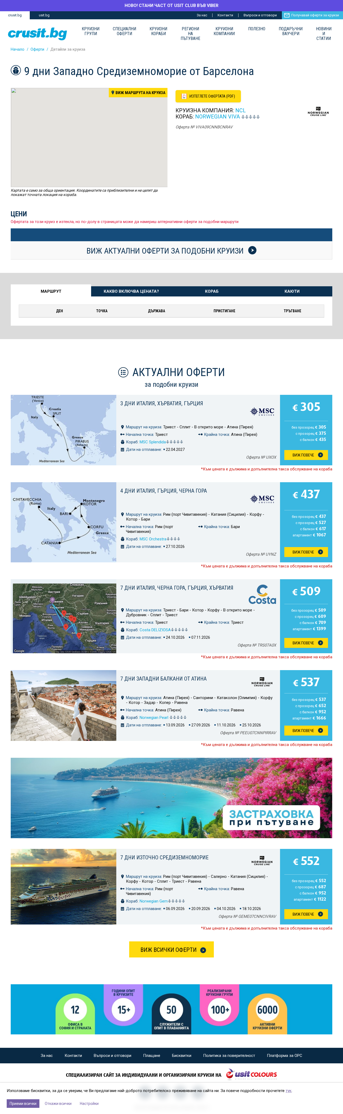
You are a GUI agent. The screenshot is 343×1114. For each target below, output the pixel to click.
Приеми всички (23, 1103)
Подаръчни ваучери (291, 31)
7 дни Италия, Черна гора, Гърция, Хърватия (176, 588)
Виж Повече (303, 455)
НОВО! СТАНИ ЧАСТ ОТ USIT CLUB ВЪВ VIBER (171, 5)
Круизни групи (90, 31)
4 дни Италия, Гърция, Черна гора (163, 491)
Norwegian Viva (217, 116)
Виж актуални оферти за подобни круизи (166, 250)
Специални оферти (124, 31)
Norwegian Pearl (154, 717)
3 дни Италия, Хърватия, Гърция (161, 403)
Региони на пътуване (190, 34)
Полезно (256, 29)
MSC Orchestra (153, 539)
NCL (240, 110)
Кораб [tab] (212, 291)
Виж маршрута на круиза (140, 92)
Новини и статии (323, 34)
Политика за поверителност (229, 1055)
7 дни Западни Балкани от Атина (163, 678)
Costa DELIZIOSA (155, 629)
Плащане (151, 1055)
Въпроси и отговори (260, 15)
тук (289, 1090)
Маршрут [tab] (51, 291)
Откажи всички (58, 1103)
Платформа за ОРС (284, 1055)
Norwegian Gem (154, 901)
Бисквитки (181, 1055)
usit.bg (44, 15)
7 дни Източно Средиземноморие (164, 857)
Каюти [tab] (292, 291)
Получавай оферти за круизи (315, 15)
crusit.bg (15, 15)
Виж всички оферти (168, 949)
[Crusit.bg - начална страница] (37, 33)
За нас (202, 15)
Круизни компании (224, 31)
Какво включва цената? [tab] (131, 291)
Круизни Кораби (158, 31)
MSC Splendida (153, 442)
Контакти (225, 15)
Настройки (89, 1103)
